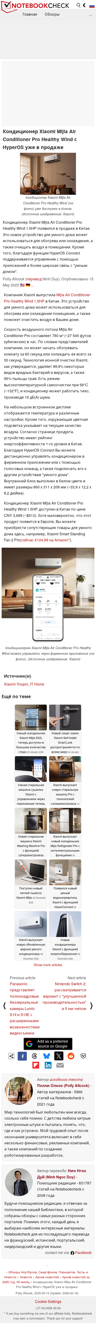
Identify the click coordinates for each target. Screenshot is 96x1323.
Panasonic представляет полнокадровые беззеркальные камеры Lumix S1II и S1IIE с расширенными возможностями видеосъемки (25, 1008)
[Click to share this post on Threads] (34, 1056)
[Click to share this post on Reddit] (71, 1055)
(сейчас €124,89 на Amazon (44, 540)
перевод (34, 279)
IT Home (37, 684)
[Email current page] (60, 1065)
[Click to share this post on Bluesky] (46, 1056)
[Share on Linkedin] (48, 1065)
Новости (26, 1277)
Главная (30, 14)
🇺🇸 (22, 285)
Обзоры (52, 14)
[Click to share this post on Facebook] (22, 1056)
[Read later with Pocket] (83, 1055)
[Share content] (11, 1056)
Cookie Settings (48, 1301)
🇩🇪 (28, 285)
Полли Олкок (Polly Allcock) (63, 1085)
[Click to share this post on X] (58, 1055)
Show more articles (48, 964)
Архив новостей (47, 1277)
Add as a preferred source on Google (52, 1043)
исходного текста (66, 1079)
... (90, 14)
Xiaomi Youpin (16, 684)
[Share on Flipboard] (35, 1065)
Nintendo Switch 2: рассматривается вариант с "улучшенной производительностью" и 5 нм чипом (64, 996)
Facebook (83, 1252)
